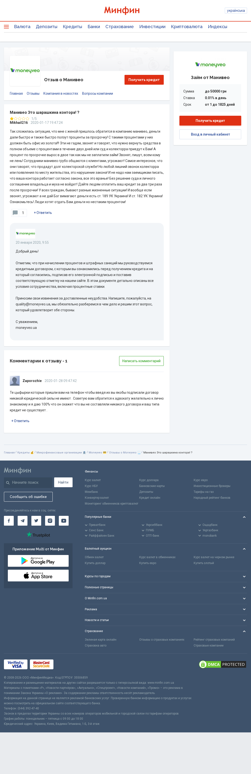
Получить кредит (144, 80)
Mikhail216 (19, 123)
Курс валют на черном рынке (214, 557)
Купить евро (147, 563)
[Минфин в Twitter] (36, 521)
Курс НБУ (91, 486)
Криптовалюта (186, 26)
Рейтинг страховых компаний (214, 639)
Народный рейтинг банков (212, 497)
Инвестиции (152, 26)
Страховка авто (95, 645)
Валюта (22, 26)
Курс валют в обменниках (157, 557)
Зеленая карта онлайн (100, 639)
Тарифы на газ (204, 492)
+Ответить (43, 213)
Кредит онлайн (149, 497)
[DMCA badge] (222, 664)
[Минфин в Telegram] (22, 521)
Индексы (217, 26)
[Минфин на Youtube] (64, 521)
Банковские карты (152, 486)
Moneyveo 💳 (97, 452)
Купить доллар (95, 563)
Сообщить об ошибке (28, 497)
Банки (94, 26)
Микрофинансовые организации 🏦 (61, 452)
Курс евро (201, 480)
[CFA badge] (67, 664)
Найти (63, 482)
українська (236, 10)
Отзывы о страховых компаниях (161, 639)
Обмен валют (94, 557)
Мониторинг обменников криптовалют (111, 503)
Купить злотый (204, 563)
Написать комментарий (141, 361)
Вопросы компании (97, 93)
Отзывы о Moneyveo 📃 (125, 452)
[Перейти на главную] (125, 10)
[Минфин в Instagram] (50, 521)
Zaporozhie (32, 381)
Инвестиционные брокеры (212, 486)
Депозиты (46, 26)
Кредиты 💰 (25, 452)
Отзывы (33, 93)
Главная (16, 93)
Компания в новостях (60, 93)
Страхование (119, 26)
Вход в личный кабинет (210, 134)
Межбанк (91, 492)
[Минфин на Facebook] (9, 521)
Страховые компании (209, 645)
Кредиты (72, 26)
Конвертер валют (97, 497)
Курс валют (93, 480)
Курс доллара (149, 480)
